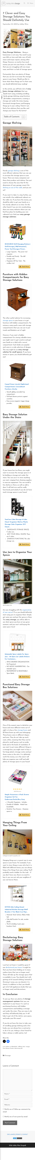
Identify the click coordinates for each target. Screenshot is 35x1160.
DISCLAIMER (11, 1134)
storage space (8, 320)
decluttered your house (14, 967)
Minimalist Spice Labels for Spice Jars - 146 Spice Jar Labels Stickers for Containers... (17, 656)
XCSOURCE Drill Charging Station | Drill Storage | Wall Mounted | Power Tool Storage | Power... (17, 246)
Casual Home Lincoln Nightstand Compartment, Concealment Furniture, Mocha (17, 386)
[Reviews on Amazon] (17, 789)
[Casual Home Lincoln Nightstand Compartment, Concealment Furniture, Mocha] (17, 372)
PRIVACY (18, 1134)
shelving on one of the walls (12, 187)
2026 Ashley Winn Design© (17, 1145)
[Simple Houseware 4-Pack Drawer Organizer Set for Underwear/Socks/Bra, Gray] (17, 776)
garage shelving (13, 170)
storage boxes (22, 730)
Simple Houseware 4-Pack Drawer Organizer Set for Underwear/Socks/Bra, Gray (17, 797)
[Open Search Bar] (24, 3)
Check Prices (25, 266)
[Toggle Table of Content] (22, 117)
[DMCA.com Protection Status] (17, 1139)
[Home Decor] (10, 3)
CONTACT (25, 1134)
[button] (2, 97)
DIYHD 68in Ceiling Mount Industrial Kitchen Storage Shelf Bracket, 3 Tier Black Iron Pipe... (16, 909)
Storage (8, 1055)
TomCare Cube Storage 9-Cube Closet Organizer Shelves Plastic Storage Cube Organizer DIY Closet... (16, 523)
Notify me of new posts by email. (16, 1116)
